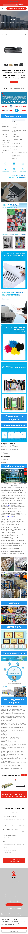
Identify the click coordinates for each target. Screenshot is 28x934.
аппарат (8, 505)
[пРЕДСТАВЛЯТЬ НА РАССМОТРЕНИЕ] (16, 5)
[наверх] (25, 473)
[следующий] (24, 65)
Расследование (15, 82)
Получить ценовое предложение (16, 8)
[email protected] (15, 1)
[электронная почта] (25, 469)
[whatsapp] (18, 901)
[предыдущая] (2, 65)
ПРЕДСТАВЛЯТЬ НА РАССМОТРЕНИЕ (14, 860)
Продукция (19, 22)
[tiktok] (10, 901)
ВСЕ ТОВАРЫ (5, 34)
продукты (10, 516)
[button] (22, 775)
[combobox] (6, 825)
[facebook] (14, 901)
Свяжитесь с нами (14, 905)
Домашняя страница (8, 22)
